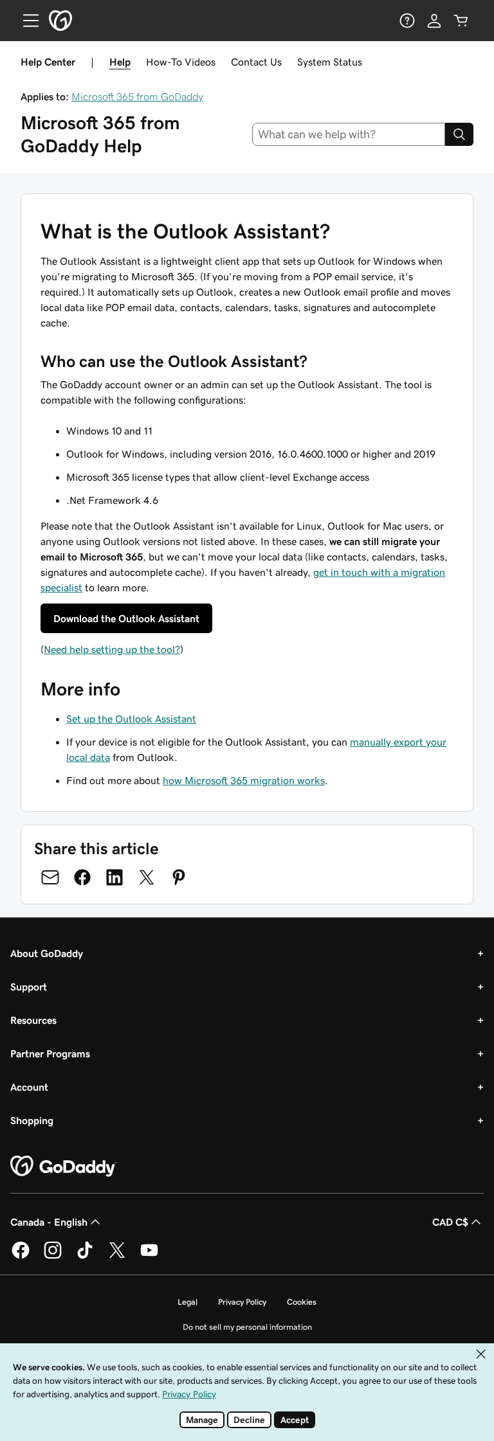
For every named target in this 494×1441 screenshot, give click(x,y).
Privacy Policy (242, 1302)
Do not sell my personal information (247, 1327)
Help (120, 62)
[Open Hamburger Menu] (26, 20)
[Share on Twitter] (147, 877)
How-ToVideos (180, 62)
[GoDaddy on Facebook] (20, 1256)
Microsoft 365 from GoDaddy (137, 96)
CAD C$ (450, 1222)
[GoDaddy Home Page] (63, 1166)
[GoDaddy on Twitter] (117, 1256)
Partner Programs (50, 1053)
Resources (33, 1020)
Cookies (301, 1302)
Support (28, 986)
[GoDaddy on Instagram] (52, 1256)
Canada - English (48, 1222)
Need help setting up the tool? (112, 649)
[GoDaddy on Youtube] (149, 1256)
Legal (187, 1302)
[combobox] (349, 134)
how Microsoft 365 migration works (244, 780)
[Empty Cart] (461, 21)
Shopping (31, 1120)
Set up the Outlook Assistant (131, 718)
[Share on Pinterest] (179, 877)
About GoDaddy (46, 953)
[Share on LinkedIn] (114, 877)
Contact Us (256, 62)
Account (29, 1087)
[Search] (459, 134)
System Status (329, 62)
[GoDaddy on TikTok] (85, 1256)
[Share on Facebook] (82, 877)
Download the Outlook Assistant (126, 618)
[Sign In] (434, 20)
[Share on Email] (50, 877)
